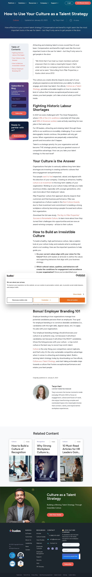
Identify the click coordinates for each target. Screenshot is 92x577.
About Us (28, 540)
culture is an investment (42, 183)
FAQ (37, 563)
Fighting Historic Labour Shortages (18, 54)
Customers (28, 537)
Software (28, 533)
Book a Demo (19, 136)
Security (39, 560)
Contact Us (53, 543)
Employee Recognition (40, 553)
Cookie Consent (57, 575)
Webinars (39, 543)
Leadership (28, 543)
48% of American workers (46, 121)
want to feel (48, 176)
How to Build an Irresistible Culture (18, 64)
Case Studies (40, 540)
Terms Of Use (27, 575)
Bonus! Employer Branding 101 (17, 70)
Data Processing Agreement (45, 575)
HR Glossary (40, 566)
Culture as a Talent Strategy (44, 361)
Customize (45, 300)
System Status (72, 575)
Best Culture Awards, (71, 202)
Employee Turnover (39, 547)
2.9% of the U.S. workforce (49, 118)
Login (69, 3)
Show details (77, 294)
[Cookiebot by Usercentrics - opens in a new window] (77, 275)
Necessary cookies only (19, 300)
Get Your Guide (55, 515)
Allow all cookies (72, 300)
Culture (36, 349)
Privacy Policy (35, 575)
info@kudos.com (55, 539)
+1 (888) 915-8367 (54, 535)
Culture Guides (40, 537)
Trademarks (19, 575)
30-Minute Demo (83, 3)
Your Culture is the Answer (18, 59)
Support (39, 557)
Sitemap (65, 575)
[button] (11, 3)
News (27, 546)
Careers (27, 550)
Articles (38, 533)
